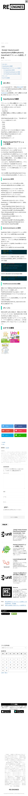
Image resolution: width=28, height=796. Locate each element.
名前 (4, 491)
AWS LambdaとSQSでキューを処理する (15, 605)
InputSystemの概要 (7, 66)
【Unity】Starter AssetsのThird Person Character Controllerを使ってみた (20, 531)
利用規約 (18, 777)
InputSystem (4, 93)
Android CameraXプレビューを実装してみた (19, 545)
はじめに (4, 64)
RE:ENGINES (14, 789)
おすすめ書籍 (6, 78)
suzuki (7, 447)
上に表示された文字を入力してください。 (12, 509)
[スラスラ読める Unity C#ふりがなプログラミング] (5, 353)
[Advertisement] (14, 26)
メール (4, 496)
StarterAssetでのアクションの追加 (11, 68)
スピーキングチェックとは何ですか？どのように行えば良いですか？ (15, 769)
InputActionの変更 (9, 70)
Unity (3, 444)
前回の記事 (20, 87)
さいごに (4, 76)
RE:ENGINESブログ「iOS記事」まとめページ (15, 762)
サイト (4, 502)
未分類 (3, 442)
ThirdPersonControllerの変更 (12, 74)
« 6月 (2, 672)
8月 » (6, 672)
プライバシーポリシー (16, 772)
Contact (7, 754)
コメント (6, 473)
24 (6, 667)
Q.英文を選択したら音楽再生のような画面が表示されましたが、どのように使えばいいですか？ (15, 760)
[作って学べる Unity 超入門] (14, 341)
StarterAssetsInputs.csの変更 (12, 72)
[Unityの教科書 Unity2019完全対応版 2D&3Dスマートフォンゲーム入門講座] (5, 341)
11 (10, 662)
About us (15, 587)
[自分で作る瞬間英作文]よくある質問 (13, 764)
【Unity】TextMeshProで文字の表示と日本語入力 (19, 573)
